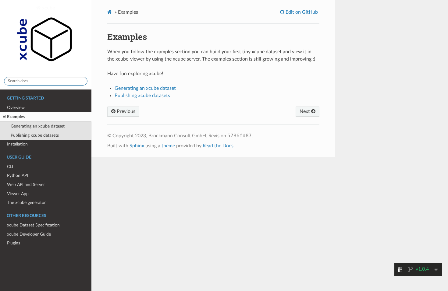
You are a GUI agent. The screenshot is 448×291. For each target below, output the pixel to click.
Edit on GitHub (301, 12)
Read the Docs (218, 145)
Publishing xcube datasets (35, 135)
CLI (10, 166)
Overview (16, 107)
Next (305, 111)
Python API (17, 175)
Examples (16, 116)
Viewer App (18, 193)
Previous (125, 111)
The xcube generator (26, 202)
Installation (17, 144)
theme (168, 145)
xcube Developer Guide (29, 234)
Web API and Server (26, 184)
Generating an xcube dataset (38, 126)
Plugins (13, 243)
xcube (48, 7)
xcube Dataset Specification (33, 225)
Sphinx (137, 145)
